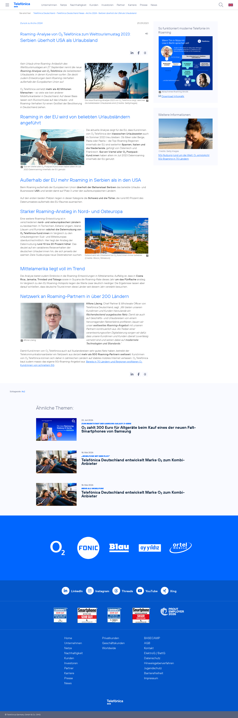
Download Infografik (173, 96)
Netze (63, 4)
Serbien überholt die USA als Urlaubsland (117, 13)
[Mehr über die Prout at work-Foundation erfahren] (172, 615)
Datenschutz (152, 658)
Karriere (132, 4)
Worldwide (109, 648)
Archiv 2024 (91, 13)
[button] (132, 52)
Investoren (107, 4)
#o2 (23, 391)
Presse (143, 4)
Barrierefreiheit (153, 673)
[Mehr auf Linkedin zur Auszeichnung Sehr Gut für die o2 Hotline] (115, 615)
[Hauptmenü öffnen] (7, 5)
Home (68, 638)
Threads (127, 591)
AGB (147, 643)
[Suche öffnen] (221, 5)
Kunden (94, 4)
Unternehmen (49, 4)
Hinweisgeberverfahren (159, 663)
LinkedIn (77, 591)
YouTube (152, 591)
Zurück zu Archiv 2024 (31, 23)
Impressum (151, 678)
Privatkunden (110, 638)
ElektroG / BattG (154, 653)
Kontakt (149, 648)
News (154, 4)
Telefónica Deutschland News (70, 13)
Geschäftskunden (113, 643)
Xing (173, 591)
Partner (121, 4)
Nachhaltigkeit (78, 4)
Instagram (102, 591)
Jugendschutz (153, 668)
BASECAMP (152, 638)
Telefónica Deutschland (44, 13)
